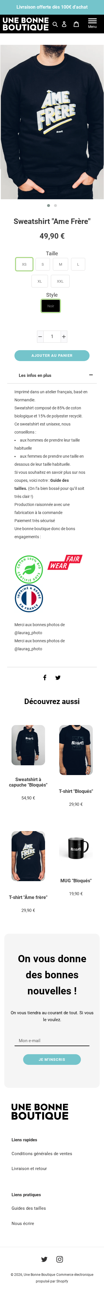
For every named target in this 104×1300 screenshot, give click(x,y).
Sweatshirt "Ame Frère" (52, 221)
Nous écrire (23, 1223)
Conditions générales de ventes (42, 1153)
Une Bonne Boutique (39, 1275)
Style (52, 295)
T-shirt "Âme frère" (28, 897)
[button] (48, 205)
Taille (52, 253)
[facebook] (45, 677)
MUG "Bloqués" (76, 880)
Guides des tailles (29, 1208)
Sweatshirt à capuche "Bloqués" (28, 782)
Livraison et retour (29, 1168)
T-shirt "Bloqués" (76, 791)
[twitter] (58, 677)
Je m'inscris (52, 1059)
